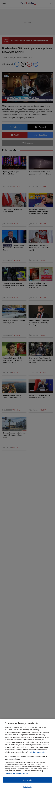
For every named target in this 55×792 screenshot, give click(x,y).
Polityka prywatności (37, 752)
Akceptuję (27, 780)
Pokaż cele (27, 787)
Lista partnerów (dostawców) (16, 773)
